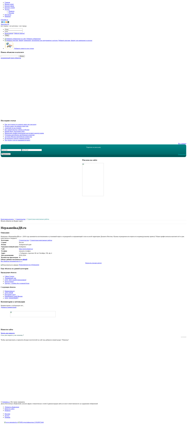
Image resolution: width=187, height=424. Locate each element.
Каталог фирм (9, 6)
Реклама (11, 13)
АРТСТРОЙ (9, 293)
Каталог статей (10, 7)
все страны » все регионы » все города (13, 26)
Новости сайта (9, 409)
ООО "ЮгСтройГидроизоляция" (15, 280)
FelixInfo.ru (4, 20)
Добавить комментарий (8, 307)
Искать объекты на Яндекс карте (12, 221)
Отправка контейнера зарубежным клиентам (19, 135)
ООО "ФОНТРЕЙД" (12, 298)
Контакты (8, 14)
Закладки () (5, 24)
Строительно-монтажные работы (41, 240)
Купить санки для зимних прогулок (16, 126)
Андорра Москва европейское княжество (18, 137)
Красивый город (10, 294)
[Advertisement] (93, 88)
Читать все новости (8, 333)
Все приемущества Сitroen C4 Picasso (17, 129)
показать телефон (25, 251)
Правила (11, 11)
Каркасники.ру (10, 291)
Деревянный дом (10, 278)
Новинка (8, 16)
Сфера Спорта (9, 276)
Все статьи (182, 143)
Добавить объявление (12, 407)
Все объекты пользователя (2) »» (11, 261)
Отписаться (182, 154)
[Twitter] (4, 22)
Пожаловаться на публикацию (29, 265)
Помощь (7, 417)
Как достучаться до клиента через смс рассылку (20, 124)
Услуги (7, 9)
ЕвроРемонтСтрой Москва (13, 296)
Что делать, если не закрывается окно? (17, 140)
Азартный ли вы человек (13, 128)
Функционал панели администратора (17, 138)
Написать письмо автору (93, 263)
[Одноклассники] (6, 22)
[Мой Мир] (8, 22)
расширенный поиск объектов (11, 58)
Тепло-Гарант (9, 281)
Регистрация (9, 33)
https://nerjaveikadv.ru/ (26, 249)
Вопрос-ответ (9, 4)
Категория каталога (7, 219)
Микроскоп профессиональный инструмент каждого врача (24, 133)
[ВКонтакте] (2, 22)
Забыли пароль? (19, 33)
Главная (7, 2)
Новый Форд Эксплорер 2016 (14, 131)
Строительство (20, 219)
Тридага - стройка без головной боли (17, 283)
